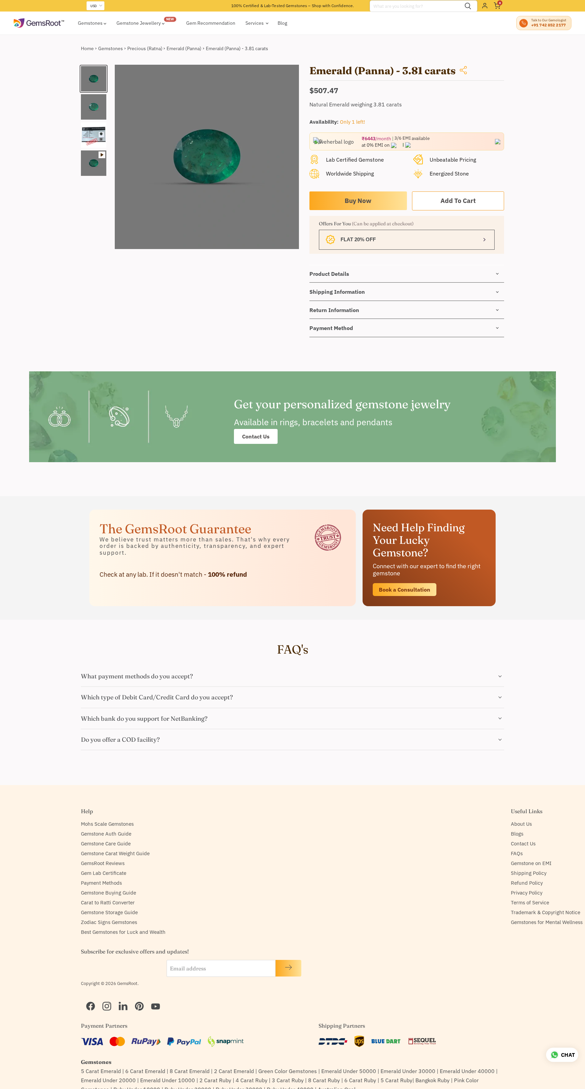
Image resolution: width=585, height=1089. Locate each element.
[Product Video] (93, 163)
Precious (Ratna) (144, 48)
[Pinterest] (136, 997)
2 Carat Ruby (215, 1080)
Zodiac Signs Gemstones (109, 922)
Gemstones (91, 23)
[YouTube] (152, 997)
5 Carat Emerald (101, 1071)
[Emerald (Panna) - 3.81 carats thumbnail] (93, 78)
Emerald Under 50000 (348, 1071)
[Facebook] (87, 997)
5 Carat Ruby (396, 1080)
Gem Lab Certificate (103, 873)
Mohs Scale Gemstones (107, 824)
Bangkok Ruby (432, 1080)
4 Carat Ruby (251, 1080)
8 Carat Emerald (190, 1071)
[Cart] (497, 5)
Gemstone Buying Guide (108, 892)
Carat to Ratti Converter (108, 902)
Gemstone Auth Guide (106, 833)
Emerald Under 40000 (467, 1071)
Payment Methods (101, 883)
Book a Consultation (404, 589)
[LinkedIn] (120, 997)
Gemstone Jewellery (139, 23)
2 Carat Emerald (234, 1071)
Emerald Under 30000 (408, 1071)
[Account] (484, 5)
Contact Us (255, 436)
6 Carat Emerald (145, 1071)
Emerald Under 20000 (108, 1080)
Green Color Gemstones (287, 1071)
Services (255, 23)
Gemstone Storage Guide (109, 912)
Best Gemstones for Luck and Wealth (123, 932)
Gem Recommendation (210, 23)
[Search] (468, 6)
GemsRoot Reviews (103, 863)
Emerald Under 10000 (167, 1080)
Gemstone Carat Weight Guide (115, 853)
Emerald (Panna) (184, 48)
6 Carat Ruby (360, 1080)
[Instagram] (104, 997)
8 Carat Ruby (324, 1080)
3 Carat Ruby (288, 1080)
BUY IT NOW (358, 200)
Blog (282, 23)
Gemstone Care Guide (106, 843)
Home (87, 48)
